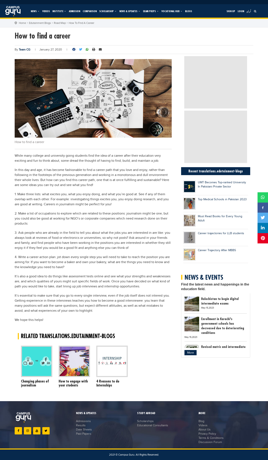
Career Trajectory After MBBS (217, 250)
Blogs (188, 11)
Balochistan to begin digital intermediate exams (220, 301)
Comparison (90, 11)
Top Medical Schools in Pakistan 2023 (222, 199)
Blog (201, 421)
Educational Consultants (152, 425)
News (34, 11)
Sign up (231, 11)
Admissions (83, 421)
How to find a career (81, 23)
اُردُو (249, 11)
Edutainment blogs (40, 23)
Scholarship (106, 11)
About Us (204, 429)
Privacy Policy (207, 433)
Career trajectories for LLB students (221, 233)
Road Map (60, 23)
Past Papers (83, 433)
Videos (46, 11)
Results (81, 425)
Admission (74, 11)
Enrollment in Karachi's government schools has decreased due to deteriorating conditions (222, 326)
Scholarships (145, 421)
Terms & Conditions (211, 438)
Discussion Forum (210, 442)
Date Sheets (84, 429)
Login (241, 11)
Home (22, 23)
